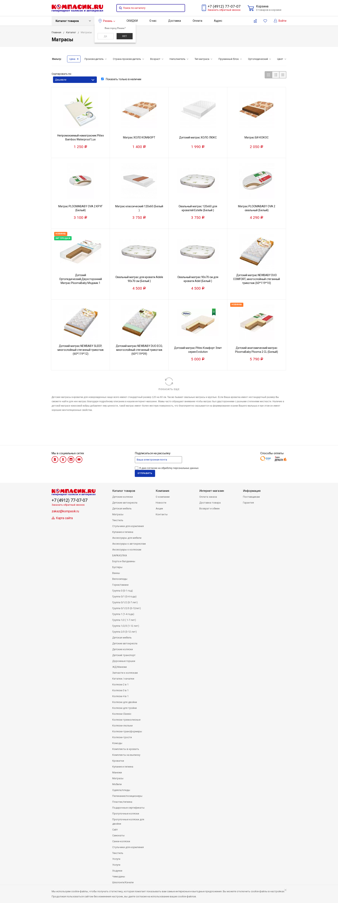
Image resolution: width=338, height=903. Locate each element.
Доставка (174, 20)
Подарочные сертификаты (128, 807)
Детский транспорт (124, 655)
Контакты (162, 514)
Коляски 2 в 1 (120, 684)
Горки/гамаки (120, 584)
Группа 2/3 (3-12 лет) (124, 631)
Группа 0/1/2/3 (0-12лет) (126, 608)
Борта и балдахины (123, 561)
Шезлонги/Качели (123, 882)
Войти (282, 20)
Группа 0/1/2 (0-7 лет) (125, 602)
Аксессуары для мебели (126, 537)
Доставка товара (210, 502)
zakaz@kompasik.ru (65, 511)
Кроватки (118, 760)
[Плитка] (268, 74)
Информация (252, 491)
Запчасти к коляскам (125, 672)
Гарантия (248, 502)
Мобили (117, 784)
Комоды (117, 743)
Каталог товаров (67, 20)
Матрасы (117, 514)
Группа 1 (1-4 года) (123, 614)
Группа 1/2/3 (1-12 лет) (125, 625)
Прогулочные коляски (125, 813)
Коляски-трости (122, 737)
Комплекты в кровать (125, 749)
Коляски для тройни (124, 707)
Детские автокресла (124, 502)
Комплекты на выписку (126, 754)
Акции (159, 508)
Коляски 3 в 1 (120, 690)
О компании (163, 496)
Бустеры (117, 567)
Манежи (117, 772)
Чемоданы (118, 876)
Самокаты (118, 835)
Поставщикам (251, 496)
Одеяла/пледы (121, 790)
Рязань (107, 20)
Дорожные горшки (123, 661)
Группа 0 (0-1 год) (122, 590)
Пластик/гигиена (122, 801)
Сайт (115, 829)
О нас (152, 20)
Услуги (116, 858)
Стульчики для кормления (128, 526)
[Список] (275, 74)
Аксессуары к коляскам (126, 549)
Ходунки (117, 870)
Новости (161, 502)
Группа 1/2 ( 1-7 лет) (124, 619)
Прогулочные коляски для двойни (128, 821)
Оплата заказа (208, 496)
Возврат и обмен (209, 508)
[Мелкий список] (282, 74)
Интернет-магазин (211, 491)
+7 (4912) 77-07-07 (224, 6)
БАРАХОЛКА (119, 555)
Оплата (197, 20)
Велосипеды (119, 578)
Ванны (116, 573)
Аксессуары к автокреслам (129, 543)
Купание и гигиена (122, 531)
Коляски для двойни (124, 702)
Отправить (145, 473)
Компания (162, 491)
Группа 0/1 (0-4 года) (124, 596)
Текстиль (117, 520)
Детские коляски (122, 496)
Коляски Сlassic (121, 713)
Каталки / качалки (123, 678)
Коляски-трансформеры (127, 731)
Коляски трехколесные (126, 719)
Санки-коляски (121, 841)
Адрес (218, 20)
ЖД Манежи (119, 666)
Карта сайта (64, 518)
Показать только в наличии (123, 79)
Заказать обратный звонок (224, 9)
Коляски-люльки (122, 725)
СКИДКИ (132, 20)
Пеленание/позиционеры (127, 795)
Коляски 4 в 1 (120, 696)
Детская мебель (122, 508)
